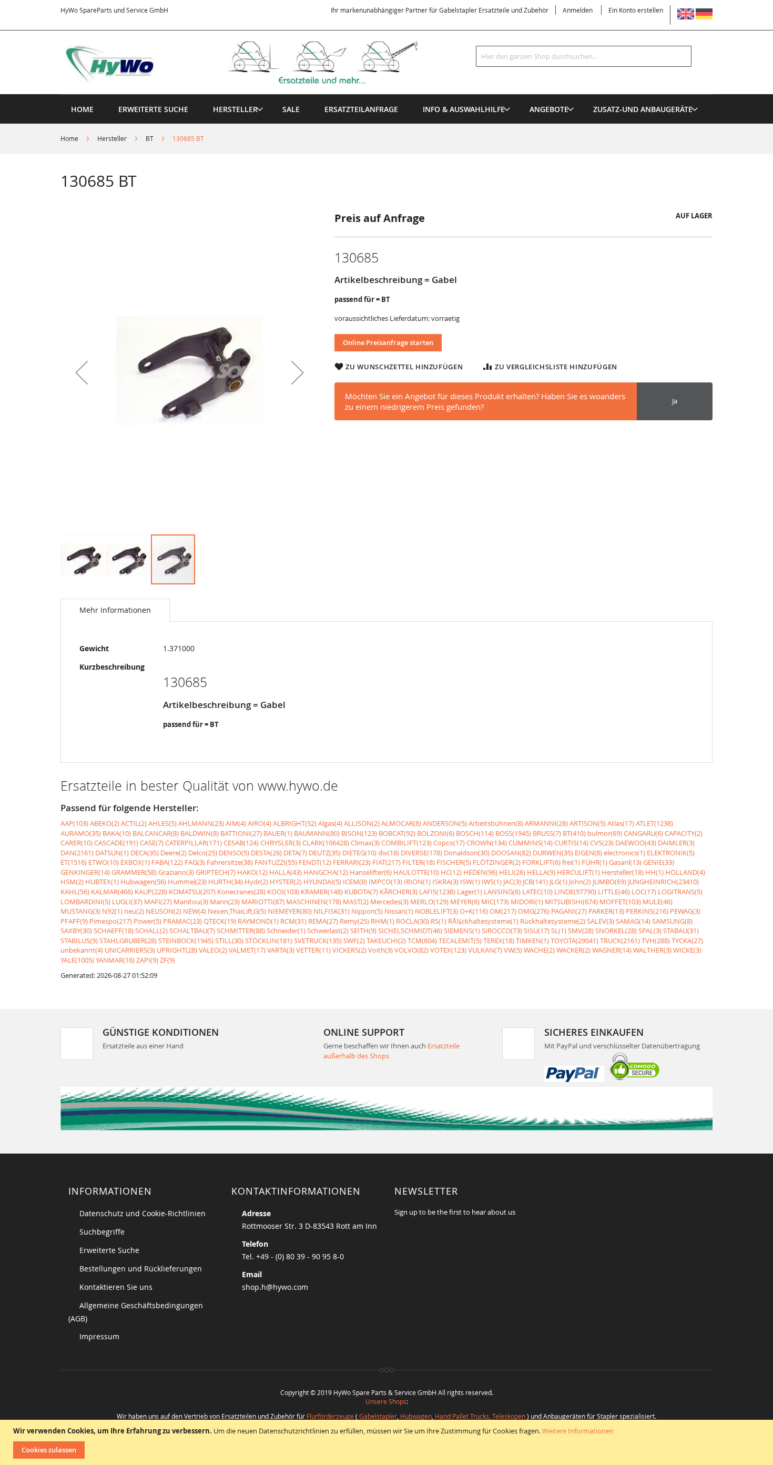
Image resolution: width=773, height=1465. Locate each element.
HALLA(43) (285, 872)
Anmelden (578, 10)
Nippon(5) (367, 911)
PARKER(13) (606, 911)
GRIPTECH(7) (216, 872)
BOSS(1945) (513, 833)
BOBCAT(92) (397, 833)
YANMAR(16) (115, 960)
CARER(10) (76, 842)
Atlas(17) (620, 823)
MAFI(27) (158, 901)
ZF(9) (167, 960)
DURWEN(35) (553, 852)
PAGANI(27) (569, 911)
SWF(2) (354, 940)
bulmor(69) (604, 833)
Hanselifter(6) (371, 872)
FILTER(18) (418, 862)
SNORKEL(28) (616, 930)
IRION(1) (417, 881)
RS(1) (438, 921)
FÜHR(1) (594, 862)
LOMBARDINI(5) (85, 901)
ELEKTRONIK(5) (671, 852)
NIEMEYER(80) (290, 911)
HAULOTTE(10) (416, 872)
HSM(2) (72, 881)
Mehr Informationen (115, 610)
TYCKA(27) (687, 940)
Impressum (99, 1336)
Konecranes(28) (241, 891)
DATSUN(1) (112, 852)
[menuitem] (235, 109)
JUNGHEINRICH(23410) (663, 881)
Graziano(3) (176, 872)
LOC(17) (644, 891)
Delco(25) (202, 852)
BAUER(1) (277, 833)
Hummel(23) (187, 881)
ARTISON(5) (587, 823)
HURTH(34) (225, 881)
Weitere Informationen (578, 1431)
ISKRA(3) (445, 881)
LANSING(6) (502, 891)
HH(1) (654, 872)
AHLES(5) (162, 823)
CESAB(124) (241, 842)
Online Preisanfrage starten (388, 342)
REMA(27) (323, 921)
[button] (81, 372)
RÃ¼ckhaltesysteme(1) (483, 921)
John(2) (580, 881)
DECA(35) (144, 852)
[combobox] (583, 56)
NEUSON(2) (163, 911)
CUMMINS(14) (530, 842)
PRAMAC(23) (182, 921)
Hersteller (112, 138)
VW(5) (513, 950)
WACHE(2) (539, 950)
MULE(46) (658, 901)
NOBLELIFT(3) (436, 911)
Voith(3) (380, 950)
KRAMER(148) (322, 891)
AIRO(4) (259, 823)
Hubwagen (416, 1416)
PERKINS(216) (647, 911)
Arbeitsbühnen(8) (496, 823)
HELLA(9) (541, 872)
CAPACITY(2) (684, 833)
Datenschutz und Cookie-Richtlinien (142, 1213)
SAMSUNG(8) (672, 921)
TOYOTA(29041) (574, 940)
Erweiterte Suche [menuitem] (153, 109)
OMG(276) (534, 911)
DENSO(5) (234, 852)
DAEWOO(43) (635, 842)
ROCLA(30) (412, 921)
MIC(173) (495, 901)
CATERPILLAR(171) (193, 842)
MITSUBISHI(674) (571, 901)
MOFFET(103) (620, 901)
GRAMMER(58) (134, 872)
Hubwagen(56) (143, 881)
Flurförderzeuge (330, 1416)
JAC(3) (512, 881)
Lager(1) (469, 891)
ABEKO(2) (104, 823)
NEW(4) (194, 911)
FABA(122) (167, 862)
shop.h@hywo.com (275, 1287)
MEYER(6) (465, 901)
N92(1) (112, 911)
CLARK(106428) (325, 842)
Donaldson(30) (467, 852)
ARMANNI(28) (546, 823)
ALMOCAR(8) (401, 823)
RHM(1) (382, 921)
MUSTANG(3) (80, 911)
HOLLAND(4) (685, 872)
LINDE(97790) (575, 891)
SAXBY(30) (76, 930)
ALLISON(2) (362, 823)
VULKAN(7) (485, 950)
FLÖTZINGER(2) (497, 862)
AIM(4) (236, 823)
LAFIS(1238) (437, 891)
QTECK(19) (220, 921)
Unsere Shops (385, 1401)
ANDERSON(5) (445, 823)
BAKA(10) (117, 833)
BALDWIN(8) (199, 833)
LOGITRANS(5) (680, 891)
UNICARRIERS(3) (130, 950)
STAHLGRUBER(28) (128, 940)
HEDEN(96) (480, 872)
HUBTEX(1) (102, 881)
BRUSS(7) (547, 833)
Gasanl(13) (625, 862)
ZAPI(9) (147, 960)
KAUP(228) (151, 891)
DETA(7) (295, 852)
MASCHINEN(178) (313, 901)
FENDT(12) (315, 862)
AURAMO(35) (80, 833)
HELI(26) (512, 872)
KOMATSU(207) (192, 891)
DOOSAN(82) (511, 852)
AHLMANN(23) (201, 823)
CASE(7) (152, 842)
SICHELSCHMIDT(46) (410, 930)
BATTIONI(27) (241, 833)
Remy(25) (354, 921)
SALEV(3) (600, 921)
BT (150, 138)
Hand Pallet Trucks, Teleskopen (480, 1416)
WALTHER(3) (652, 950)
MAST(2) (356, 901)
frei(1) (571, 862)
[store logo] (256, 62)
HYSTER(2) (286, 881)
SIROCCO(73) (502, 930)
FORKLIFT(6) (541, 862)
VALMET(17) (247, 950)
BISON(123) (359, 833)
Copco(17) (449, 842)
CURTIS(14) (571, 842)
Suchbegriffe (102, 1232)
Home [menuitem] (82, 109)
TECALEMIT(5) (460, 940)
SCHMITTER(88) (241, 930)
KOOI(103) (283, 891)
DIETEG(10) (359, 852)
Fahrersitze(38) (230, 862)
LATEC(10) (537, 891)
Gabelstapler (378, 1416)
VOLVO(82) (411, 950)
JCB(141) (535, 881)
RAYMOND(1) (258, 921)
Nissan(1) (398, 911)
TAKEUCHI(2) (386, 940)
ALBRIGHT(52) (295, 823)
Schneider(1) (286, 930)
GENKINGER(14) (85, 872)
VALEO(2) (213, 950)
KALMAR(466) (112, 891)
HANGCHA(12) (325, 872)
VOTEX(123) (448, 950)
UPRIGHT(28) (177, 950)
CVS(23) (602, 842)
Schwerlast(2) (328, 930)
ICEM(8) (355, 881)
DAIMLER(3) (676, 842)
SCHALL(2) (151, 930)
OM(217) (503, 911)
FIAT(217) (386, 862)
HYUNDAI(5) (322, 881)
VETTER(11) (313, 950)
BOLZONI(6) (435, 833)
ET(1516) (73, 862)
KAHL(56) (74, 891)
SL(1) (558, 930)
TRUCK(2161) (620, 940)
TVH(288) (656, 940)
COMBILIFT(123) (406, 842)
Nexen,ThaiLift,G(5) (237, 911)
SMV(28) (581, 930)
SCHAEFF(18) (114, 930)
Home (69, 138)
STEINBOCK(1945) (185, 940)
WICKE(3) (687, 950)
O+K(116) (474, 911)
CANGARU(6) (643, 833)
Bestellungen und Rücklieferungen (140, 1269)
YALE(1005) (77, 960)
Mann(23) (225, 901)
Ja (674, 401)
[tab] (115, 610)
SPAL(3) (650, 930)
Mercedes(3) (389, 901)
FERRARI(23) (352, 862)
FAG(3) (195, 862)
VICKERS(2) (349, 950)
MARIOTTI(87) (262, 901)
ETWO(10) (103, 862)
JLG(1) (558, 881)
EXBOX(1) (135, 862)
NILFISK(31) (331, 911)
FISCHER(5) (453, 862)
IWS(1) (492, 881)
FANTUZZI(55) (276, 862)
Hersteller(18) (623, 872)
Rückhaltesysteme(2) (552, 921)
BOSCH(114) (475, 833)
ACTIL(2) (134, 823)
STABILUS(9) (79, 940)
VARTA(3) (280, 950)
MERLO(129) (429, 901)
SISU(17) (537, 930)
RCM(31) (293, 921)
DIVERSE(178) (421, 852)
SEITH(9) (363, 930)
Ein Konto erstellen (635, 10)
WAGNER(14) (612, 950)
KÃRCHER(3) (399, 891)
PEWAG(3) (685, 911)
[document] (387, 1442)
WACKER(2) (573, 950)
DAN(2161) (77, 852)
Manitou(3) (191, 901)
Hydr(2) (256, 881)
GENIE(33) (658, 862)
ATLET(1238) (654, 823)
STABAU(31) (681, 930)
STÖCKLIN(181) (268, 940)
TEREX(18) (498, 940)
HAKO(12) (252, 872)
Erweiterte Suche (109, 1250)
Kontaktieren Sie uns (115, 1287)
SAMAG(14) (633, 921)
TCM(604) (422, 940)
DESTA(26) (266, 852)
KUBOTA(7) (361, 891)
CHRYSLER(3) (280, 842)
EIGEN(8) (588, 852)
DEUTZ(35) (325, 852)
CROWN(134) (486, 842)
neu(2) (134, 911)
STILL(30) (229, 940)
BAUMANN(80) (317, 833)
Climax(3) (365, 842)
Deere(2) (173, 852)
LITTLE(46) (614, 891)
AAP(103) (74, 823)
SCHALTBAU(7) (192, 930)
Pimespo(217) (110, 921)
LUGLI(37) (127, 901)
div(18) (388, 852)
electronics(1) (624, 852)
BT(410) (574, 833)
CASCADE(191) (116, 842)
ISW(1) (470, 881)
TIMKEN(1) (532, 940)
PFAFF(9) (74, 921)
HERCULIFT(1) (578, 872)
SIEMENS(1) (462, 930)
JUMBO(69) (609, 881)
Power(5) (147, 921)
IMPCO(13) (385, 881)
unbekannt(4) (81, 950)
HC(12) (451, 872)
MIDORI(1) (527, 901)
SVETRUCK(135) (318, 940)
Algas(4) (330, 823)
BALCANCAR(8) (156, 833)
